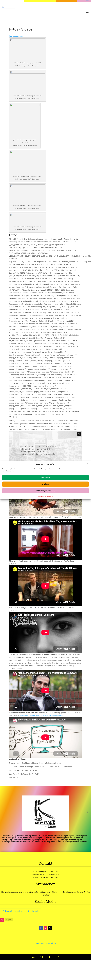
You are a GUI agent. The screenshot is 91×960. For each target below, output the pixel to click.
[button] (87, 464)
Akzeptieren (45, 477)
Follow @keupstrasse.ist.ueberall (21, 911)
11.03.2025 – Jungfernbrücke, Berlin (23, 770)
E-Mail (53, 892)
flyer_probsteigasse (16, 36)
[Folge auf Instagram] (2, 920)
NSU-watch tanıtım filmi (29, 715)
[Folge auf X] (50, 928)
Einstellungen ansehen (45, 491)
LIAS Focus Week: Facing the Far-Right (24, 774)
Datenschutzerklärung (45, 496)
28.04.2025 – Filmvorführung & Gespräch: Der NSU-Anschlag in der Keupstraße (40, 767)
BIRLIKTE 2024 (14, 777)
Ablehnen (45, 484)
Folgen (8, 919)
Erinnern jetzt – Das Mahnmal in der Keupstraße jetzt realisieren (35, 763)
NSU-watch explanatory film (52, 715)
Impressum (39, 943)
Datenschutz (51, 943)
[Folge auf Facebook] (41, 928)
